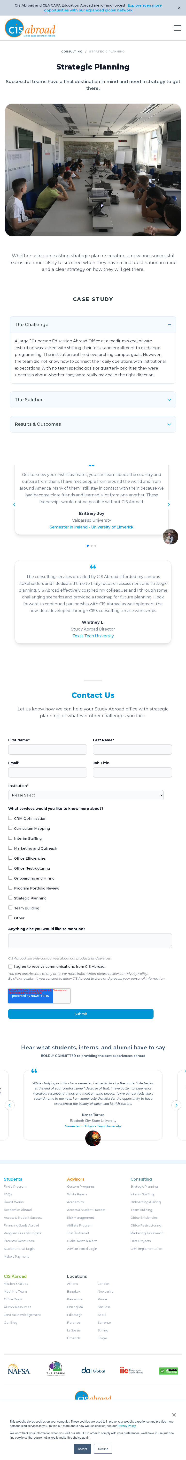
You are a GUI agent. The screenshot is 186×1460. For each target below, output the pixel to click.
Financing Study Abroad (21, 1225)
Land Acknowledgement (22, 1314)
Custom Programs (80, 1186)
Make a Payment (16, 1256)
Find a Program (15, 1186)
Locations (77, 1277)
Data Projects (141, 1241)
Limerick (73, 1338)
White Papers (77, 1194)
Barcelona (74, 1299)
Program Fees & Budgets (22, 1233)
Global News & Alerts (82, 1241)
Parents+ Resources (19, 1241)
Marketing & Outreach (147, 1233)
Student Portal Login (19, 1248)
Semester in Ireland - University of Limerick (91, 527)
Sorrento (104, 1322)
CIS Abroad (15, 1277)
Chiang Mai (75, 1307)
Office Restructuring (146, 1225)
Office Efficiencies (144, 1217)
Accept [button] (82, 1449)
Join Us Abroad (78, 1233)
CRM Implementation (146, 1248)
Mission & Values (16, 1283)
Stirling (103, 1330)
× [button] (174, 1413)
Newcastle (105, 1291)
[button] (88, 546)
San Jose (104, 1307)
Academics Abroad (18, 1210)
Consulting (71, 51)
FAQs (8, 1194)
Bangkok (73, 1291)
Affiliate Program (80, 1225)
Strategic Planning (144, 1186)
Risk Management (80, 1217)
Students (13, 1179)
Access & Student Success (23, 1217)
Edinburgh (75, 1314)
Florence (73, 1322)
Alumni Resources (17, 1307)
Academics (75, 1202)
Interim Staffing (142, 1194)
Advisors (76, 1179)
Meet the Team (15, 1291)
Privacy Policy (126, 1426)
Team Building (141, 1210)
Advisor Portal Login (82, 1248)
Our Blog (10, 1322)
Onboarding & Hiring (146, 1202)
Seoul (102, 1314)
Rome (102, 1299)
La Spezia (74, 1330)
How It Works (13, 1202)
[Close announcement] (179, 8)
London (103, 1283)
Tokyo (102, 1338)
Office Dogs (13, 1299)
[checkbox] (90, 868)
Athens (72, 1283)
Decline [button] (103, 1449)
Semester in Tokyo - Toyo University (93, 1126)
